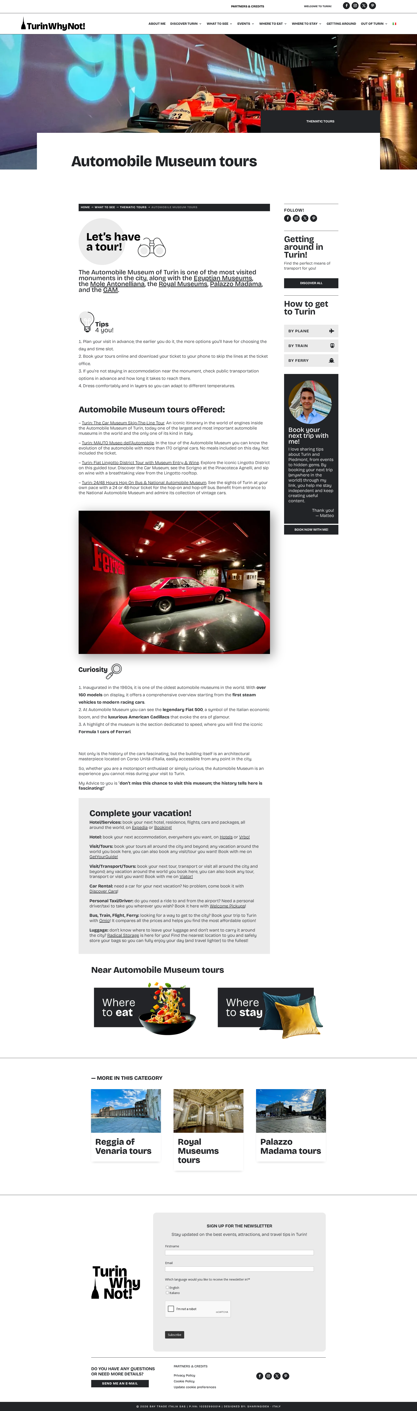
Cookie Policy (184, 1381)
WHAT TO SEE (217, 24)
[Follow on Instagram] (355, 5)
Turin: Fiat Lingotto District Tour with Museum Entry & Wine (140, 462)
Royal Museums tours (198, 1151)
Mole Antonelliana (117, 284)
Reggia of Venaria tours (123, 1146)
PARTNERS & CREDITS (191, 1366)
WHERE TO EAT (271, 24)
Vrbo (244, 837)
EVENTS (243, 24)
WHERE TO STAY (305, 24)
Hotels (226, 837)
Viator (186, 876)
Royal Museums (183, 284)
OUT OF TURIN (372, 24)
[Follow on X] (363, 5)
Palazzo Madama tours (290, 1146)
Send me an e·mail (120, 1383)
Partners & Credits (247, 6)
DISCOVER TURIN (184, 24)
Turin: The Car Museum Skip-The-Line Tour (123, 422)
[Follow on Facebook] (346, 5)
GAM (110, 290)
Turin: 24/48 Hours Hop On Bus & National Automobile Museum (144, 482)
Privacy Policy (184, 1375)
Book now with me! (311, 530)
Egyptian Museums (223, 278)
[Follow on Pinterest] (372, 5)
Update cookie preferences (195, 1387)
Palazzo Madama (236, 284)
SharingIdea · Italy (264, 1406)
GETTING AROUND (341, 24)
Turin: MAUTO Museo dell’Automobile (118, 442)
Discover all (311, 283)
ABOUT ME (157, 24)
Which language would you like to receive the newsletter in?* (207, 1279)
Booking (162, 827)
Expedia (140, 827)
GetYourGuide (103, 856)
